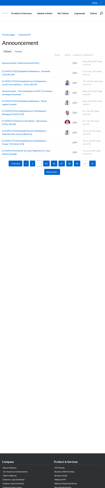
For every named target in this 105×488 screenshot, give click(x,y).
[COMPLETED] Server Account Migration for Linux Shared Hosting (26, 152)
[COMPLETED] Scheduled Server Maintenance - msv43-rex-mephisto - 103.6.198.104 (24, 83)
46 (54, 163)
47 (61, 163)
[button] (101, 13)
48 (69, 163)
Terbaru (7, 51)
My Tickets (63, 13)
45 (46, 163)
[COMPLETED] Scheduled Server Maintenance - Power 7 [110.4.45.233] (24, 142)
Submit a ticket (44, 13)
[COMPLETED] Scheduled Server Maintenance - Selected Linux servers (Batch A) (24, 132)
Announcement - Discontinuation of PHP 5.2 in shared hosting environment (27, 93)
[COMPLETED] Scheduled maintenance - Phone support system (24, 103)
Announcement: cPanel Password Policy (20, 63)
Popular (18, 51)
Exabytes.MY (24, 34)
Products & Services (21, 13)
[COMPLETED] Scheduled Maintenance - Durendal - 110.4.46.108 (26, 73)
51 (92, 163)
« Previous (15, 163)
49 (77, 163)
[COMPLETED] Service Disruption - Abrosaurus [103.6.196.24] (24, 122)
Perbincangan (8, 34)
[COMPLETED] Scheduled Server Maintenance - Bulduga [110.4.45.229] (24, 112)
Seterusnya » (52, 172)
